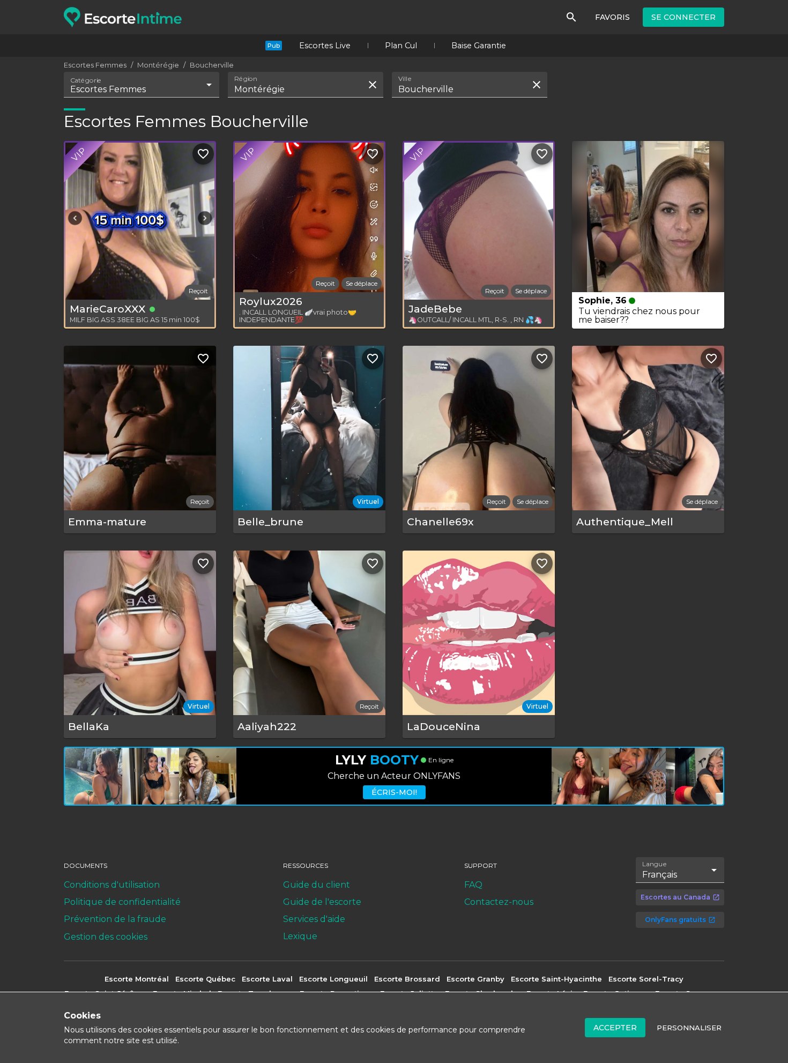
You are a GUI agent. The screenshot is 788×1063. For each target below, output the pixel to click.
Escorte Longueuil (333, 979)
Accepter (615, 1027)
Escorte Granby (475, 979)
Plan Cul (401, 45)
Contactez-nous (498, 902)
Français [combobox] (659, 874)
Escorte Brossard (407, 979)
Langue (654, 864)
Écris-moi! (394, 792)
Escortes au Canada (675, 897)
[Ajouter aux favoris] (203, 154)
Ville (405, 79)
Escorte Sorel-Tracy (645, 979)
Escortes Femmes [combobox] (108, 89)
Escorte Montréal (137, 979)
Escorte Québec (205, 979)
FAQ (473, 885)
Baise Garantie (478, 45)
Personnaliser (689, 1027)
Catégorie (86, 80)
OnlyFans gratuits (675, 920)
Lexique (300, 936)
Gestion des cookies (105, 937)
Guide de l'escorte (322, 902)
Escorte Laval (267, 979)
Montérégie (158, 65)
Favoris (612, 17)
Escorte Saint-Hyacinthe (556, 979)
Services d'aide (314, 919)
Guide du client (316, 885)
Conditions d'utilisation (112, 885)
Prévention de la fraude (115, 919)
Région (245, 79)
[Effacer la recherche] (372, 84)
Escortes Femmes (95, 65)
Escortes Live (325, 45)
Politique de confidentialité (122, 902)
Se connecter (683, 17)
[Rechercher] (571, 17)
